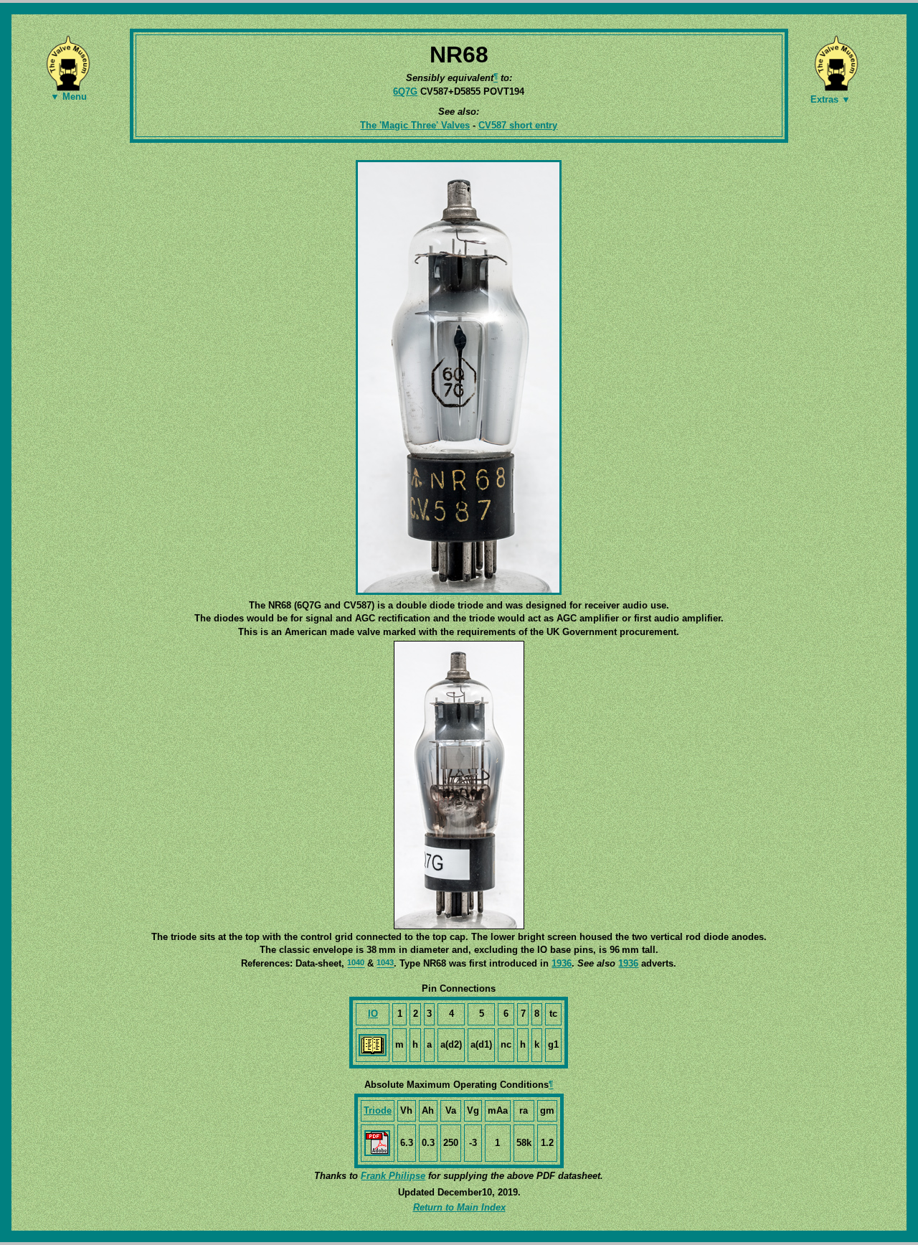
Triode (378, 1110)
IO (373, 1013)
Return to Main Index (459, 1207)
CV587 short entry (517, 125)
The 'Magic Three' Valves (415, 125)
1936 (562, 963)
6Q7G (405, 91)
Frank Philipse (393, 1175)
